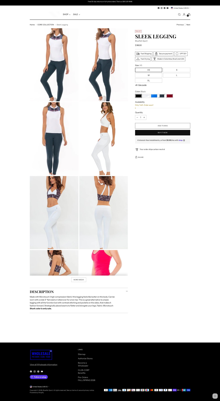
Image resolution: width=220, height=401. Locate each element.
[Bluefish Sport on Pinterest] (165, 8)
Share (141, 157)
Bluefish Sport (141, 41)
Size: (138, 65)
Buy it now (163, 132)
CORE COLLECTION (45, 25)
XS (148, 70)
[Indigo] (154, 96)
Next (188, 25)
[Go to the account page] (184, 14)
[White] (146, 96)
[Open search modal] (179, 14)
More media (79, 280)
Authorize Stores (85, 358)
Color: (140, 91)
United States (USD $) (181, 8)
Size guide (142, 85)
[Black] (138, 96)
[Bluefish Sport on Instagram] (162, 8)
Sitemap (81, 354)
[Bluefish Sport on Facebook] (159, 8)
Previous (180, 25)
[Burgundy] (169, 96)
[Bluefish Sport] (45, 14)
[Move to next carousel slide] (188, 335)
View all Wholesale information (43, 364)
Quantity (139, 112)
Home (32, 25)
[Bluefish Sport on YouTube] (167, 8)
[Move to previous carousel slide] (183, 335)
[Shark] (161, 96)
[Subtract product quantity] (137, 117)
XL (148, 80)
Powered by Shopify (37, 392)
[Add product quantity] (144, 117)
